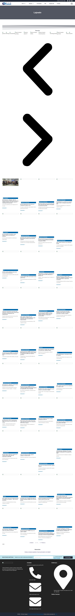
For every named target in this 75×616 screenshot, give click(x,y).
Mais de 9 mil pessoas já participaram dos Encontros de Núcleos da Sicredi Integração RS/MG (45, 239)
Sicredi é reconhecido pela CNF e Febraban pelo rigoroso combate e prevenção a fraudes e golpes (63, 312)
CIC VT (23, 3)
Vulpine (56, 614)
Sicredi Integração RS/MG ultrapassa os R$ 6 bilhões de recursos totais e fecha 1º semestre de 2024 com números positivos (28, 353)
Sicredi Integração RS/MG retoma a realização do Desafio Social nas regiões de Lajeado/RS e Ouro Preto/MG (28, 387)
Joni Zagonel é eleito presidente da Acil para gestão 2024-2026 (64, 422)
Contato (58, 3)
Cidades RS (51, 3)
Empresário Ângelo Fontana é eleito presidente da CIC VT (45, 419)
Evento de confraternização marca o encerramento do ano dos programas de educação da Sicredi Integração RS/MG (46, 533)
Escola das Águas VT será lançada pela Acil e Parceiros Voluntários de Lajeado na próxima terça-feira (46, 204)
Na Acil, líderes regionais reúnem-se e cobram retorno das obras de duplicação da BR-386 (9, 455)
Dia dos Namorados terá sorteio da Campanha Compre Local (27, 205)
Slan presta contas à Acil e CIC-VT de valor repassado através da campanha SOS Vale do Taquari (28, 421)
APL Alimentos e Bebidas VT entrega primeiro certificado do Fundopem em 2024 (63, 452)
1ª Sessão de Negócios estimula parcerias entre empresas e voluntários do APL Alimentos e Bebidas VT (64, 529)
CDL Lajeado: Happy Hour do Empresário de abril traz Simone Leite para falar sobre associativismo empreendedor (27, 318)
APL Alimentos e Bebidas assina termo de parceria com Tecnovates (10, 385)
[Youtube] (72, 1)
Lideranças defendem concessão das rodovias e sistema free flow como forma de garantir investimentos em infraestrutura (10, 313)
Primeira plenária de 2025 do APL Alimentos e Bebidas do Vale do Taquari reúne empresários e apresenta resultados (64, 278)
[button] (72, 4)
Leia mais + (4, 207)
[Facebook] (67, 1)
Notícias (30, 3)
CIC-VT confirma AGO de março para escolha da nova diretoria (9, 272)
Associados (39, 3)
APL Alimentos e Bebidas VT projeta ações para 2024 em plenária (9, 530)
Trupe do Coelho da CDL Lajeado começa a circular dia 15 (27, 455)
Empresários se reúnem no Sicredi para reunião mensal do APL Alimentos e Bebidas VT (46, 274)
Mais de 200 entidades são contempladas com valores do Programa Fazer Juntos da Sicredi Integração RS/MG (64, 498)
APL (45, 3)
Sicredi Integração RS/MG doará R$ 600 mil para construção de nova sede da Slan (10, 354)
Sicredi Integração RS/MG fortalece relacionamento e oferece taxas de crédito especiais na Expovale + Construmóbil (45, 314)
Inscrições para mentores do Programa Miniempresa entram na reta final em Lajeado (28, 238)
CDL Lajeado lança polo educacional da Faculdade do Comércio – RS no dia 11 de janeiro (10, 499)
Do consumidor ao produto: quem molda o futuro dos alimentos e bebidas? (9, 235)
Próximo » (43, 542)
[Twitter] (70, 1)
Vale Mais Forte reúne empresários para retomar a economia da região (46, 389)
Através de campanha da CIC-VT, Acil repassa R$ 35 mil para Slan (45, 499)
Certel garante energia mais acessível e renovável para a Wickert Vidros (46, 350)
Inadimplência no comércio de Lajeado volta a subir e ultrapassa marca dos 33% (64, 202)
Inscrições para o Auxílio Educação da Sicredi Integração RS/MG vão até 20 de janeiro (28, 499)
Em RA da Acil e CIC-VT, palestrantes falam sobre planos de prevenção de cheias (9, 421)
